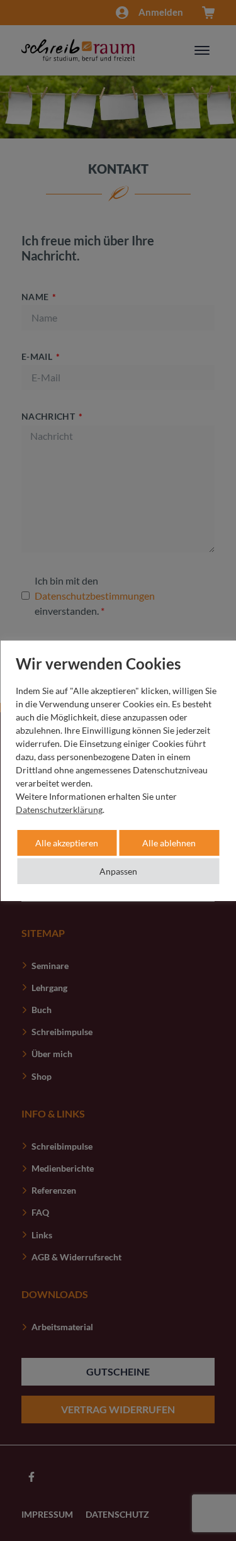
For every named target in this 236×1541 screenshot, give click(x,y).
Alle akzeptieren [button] (66, 843)
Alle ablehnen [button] (169, 843)
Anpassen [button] (118, 871)
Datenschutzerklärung (59, 809)
